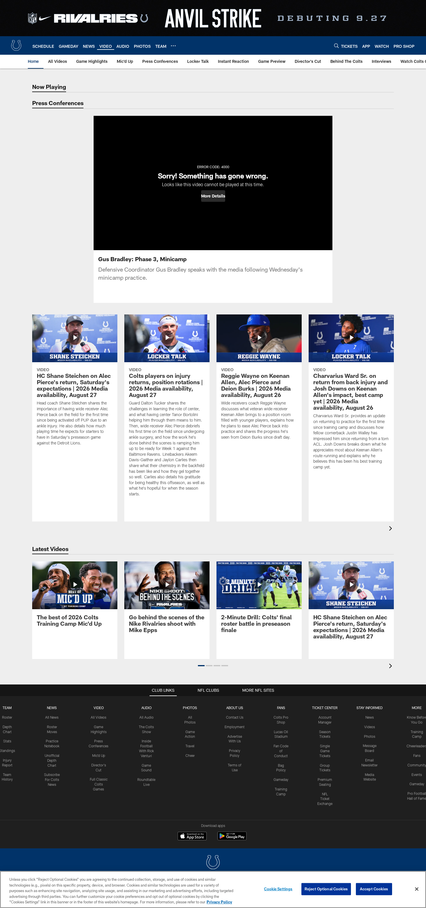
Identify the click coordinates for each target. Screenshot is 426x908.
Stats (7, 741)
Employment (235, 727)
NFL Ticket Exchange (324, 799)
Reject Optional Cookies (326, 889)
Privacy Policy (219, 902)
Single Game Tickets (324, 751)
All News (52, 717)
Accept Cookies (374, 889)
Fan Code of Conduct (281, 751)
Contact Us (234, 717)
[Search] (336, 46)
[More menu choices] (173, 45)
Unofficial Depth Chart (52, 760)
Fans (416, 755)
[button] (213, 196)
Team (7, 708)
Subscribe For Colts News (52, 779)
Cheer (190, 755)
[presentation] (391, 529)
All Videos (98, 717)
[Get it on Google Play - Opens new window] (232, 839)
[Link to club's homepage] (16, 45)
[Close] (416, 889)
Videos (369, 727)
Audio (146, 708)
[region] (213, 889)
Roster (7, 717)
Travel (189, 746)
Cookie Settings (278, 889)
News (52, 708)
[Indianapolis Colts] (213, 863)
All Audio (146, 717)
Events (417, 774)
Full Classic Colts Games (99, 784)
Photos (190, 708)
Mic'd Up (98, 755)
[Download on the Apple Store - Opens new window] (192, 837)
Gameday (281, 779)
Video (99, 708)
